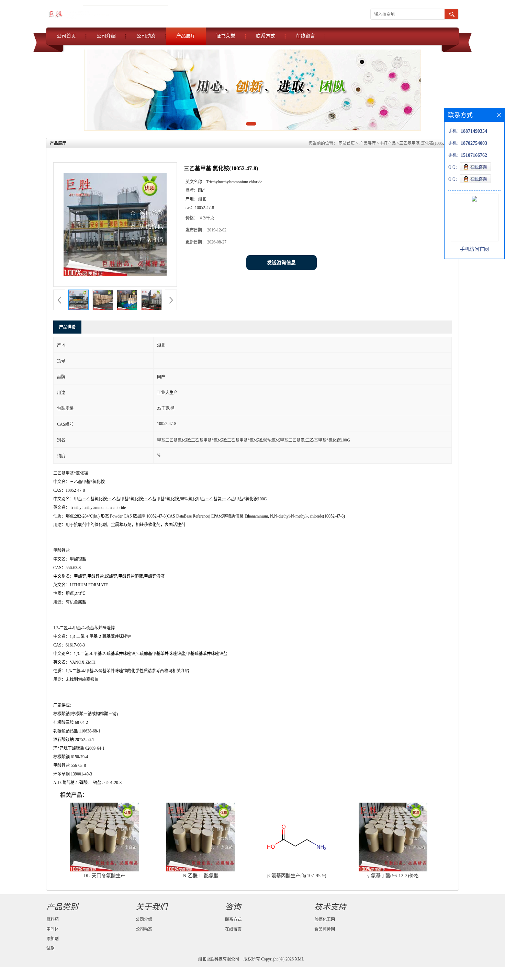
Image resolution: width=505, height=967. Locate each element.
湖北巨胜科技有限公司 (218, 959)
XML (299, 959)
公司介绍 (106, 36)
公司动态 (146, 36)
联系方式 (265, 36)
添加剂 (52, 938)
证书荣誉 (225, 36)
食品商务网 (324, 929)
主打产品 (387, 143)
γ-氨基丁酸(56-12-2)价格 (393, 875)
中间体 (52, 929)
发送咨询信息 (281, 262)
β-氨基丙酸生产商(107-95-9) (296, 875)
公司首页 (66, 36)
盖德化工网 (324, 919)
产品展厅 (185, 36)
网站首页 (346, 143)
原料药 (52, 919)
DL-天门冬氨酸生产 (104, 875)
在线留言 (305, 36)
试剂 (50, 948)
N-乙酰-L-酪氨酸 (200, 875)
